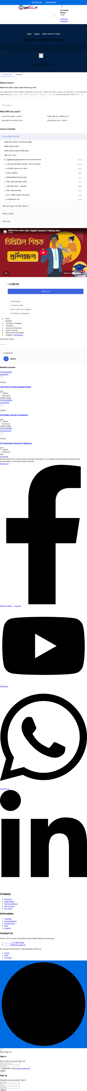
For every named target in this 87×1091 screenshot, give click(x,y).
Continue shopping (64, 20)
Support (7, 928)
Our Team (8, 908)
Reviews (19, 74)
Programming (5, 431)
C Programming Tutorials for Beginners (16, 443)
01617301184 (36, 2)
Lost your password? (22, 1068)
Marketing (4, 374)
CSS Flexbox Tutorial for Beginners (14, 415)
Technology (18, 335)
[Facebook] (1, 344)
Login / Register (51, 2)
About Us (8, 899)
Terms (6, 953)
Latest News (9, 901)
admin (13, 359)
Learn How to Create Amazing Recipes (15, 387)
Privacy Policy (9, 923)
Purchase (8, 957)
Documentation (10, 921)
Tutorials (8, 919)
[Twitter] (2, 344)
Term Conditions (11, 904)
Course (36, 34)
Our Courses (9, 906)
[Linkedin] (4, 344)
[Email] (5, 344)
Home (29, 34)
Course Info (7, 74)
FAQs (6, 926)
